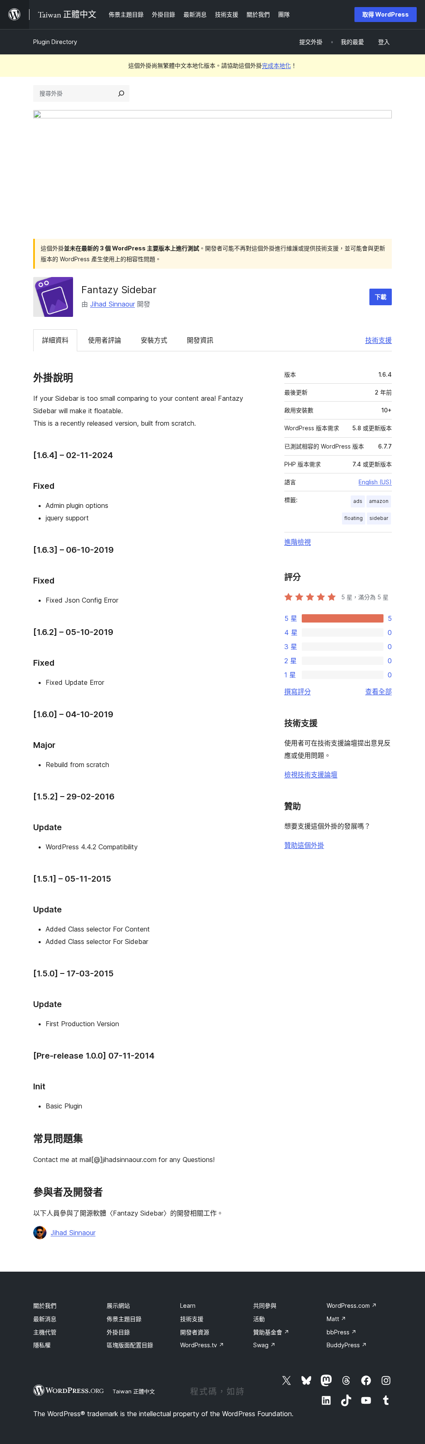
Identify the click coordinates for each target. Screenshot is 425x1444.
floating (353, 518)
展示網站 (118, 1305)
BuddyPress (347, 1344)
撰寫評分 (297, 691)
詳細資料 (55, 340)
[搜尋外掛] (121, 93)
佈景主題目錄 (124, 1318)
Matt (336, 1318)
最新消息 (44, 1318)
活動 (259, 1318)
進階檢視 (297, 542)
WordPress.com (352, 1305)
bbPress (342, 1332)
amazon (378, 501)
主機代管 (44, 1332)
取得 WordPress (385, 14)
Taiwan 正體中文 (133, 1391)
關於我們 (44, 1305)
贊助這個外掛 (304, 845)
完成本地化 (276, 65)
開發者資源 (194, 1332)
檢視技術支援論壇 (310, 774)
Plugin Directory (55, 41)
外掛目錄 (118, 1332)
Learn (187, 1305)
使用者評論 (104, 340)
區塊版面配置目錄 (130, 1344)
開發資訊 (200, 340)
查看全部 (378, 691)
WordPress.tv (202, 1344)
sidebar (378, 518)
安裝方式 (154, 340)
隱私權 (42, 1344)
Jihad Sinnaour (112, 304)
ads (357, 501)
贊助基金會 (271, 1332)
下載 (380, 296)
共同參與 (264, 1305)
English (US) (375, 481)
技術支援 (378, 340)
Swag (264, 1344)
